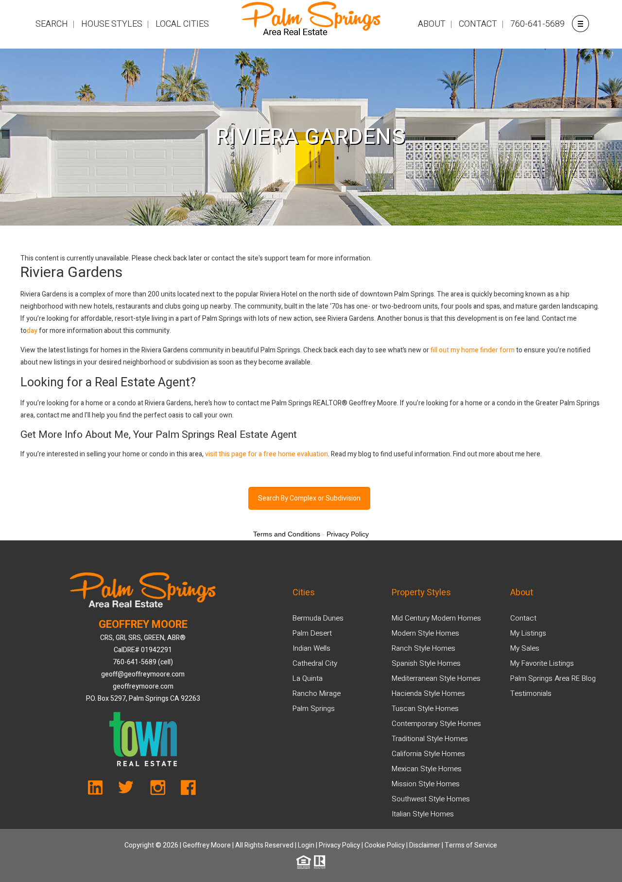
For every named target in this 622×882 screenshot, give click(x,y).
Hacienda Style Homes (428, 693)
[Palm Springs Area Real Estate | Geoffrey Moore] (311, 24)
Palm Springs (314, 708)
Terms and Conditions (286, 534)
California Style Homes (428, 753)
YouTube (100, 790)
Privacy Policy (339, 845)
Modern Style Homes (425, 633)
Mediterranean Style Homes (436, 678)
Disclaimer (424, 845)
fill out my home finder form (473, 350)
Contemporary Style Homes (436, 723)
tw (129, 790)
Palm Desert (312, 633)
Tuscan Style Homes (425, 708)
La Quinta (308, 678)
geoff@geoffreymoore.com (143, 674)
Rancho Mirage (317, 693)
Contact (523, 618)
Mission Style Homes (426, 783)
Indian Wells (311, 648)
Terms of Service (471, 845)
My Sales (524, 648)
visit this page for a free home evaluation (266, 454)
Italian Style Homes (423, 814)
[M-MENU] (580, 23)
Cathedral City (315, 663)
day (32, 331)
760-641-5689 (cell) (143, 662)
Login (306, 845)
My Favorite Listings (542, 663)
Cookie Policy (384, 845)
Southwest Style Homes (431, 799)
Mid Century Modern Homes (436, 618)
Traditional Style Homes (430, 738)
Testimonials (531, 693)
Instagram (157, 790)
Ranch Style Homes (423, 648)
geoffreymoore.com (143, 686)
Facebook (185, 790)
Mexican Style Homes (427, 768)
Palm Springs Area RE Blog (553, 678)
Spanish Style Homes (426, 663)
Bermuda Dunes (318, 618)
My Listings (528, 633)
